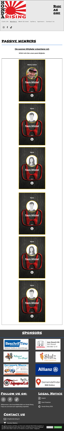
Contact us (50, 21)
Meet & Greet (24, 21)
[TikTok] (11, 27)
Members (13, 21)
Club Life (5, 21)
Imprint (44, 398)
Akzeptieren (58, 427)
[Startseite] (13, 9)
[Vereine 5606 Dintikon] (48, 382)
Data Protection (46, 402)
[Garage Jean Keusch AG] (48, 344)
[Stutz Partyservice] (48, 357)
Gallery (33, 21)
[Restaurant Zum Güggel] (16, 357)
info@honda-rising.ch (13, 419)
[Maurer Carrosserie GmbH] (16, 369)
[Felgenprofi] (16, 382)
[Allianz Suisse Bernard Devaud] (48, 369)
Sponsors (41, 21)
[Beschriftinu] (16, 344)
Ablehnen (49, 427)
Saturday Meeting (12, 423)
